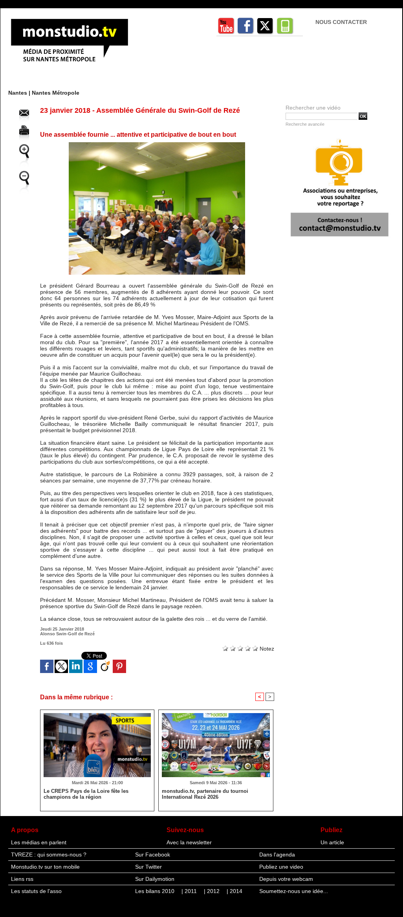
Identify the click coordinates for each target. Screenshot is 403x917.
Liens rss (22, 879)
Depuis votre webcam (286, 879)
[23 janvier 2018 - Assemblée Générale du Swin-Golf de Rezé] (157, 144)
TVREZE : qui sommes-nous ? (48, 854)
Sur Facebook (152, 854)
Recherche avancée (305, 124)
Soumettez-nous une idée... (293, 891)
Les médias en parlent (38, 842)
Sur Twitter (148, 867)
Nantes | (20, 93)
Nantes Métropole (55, 93)
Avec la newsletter (189, 842)
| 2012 (212, 891)
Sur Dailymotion (154, 879)
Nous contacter (341, 22)
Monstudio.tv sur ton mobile (45, 867)
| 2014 (234, 891)
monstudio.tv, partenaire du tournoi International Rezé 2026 (205, 794)
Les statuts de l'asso (36, 891)
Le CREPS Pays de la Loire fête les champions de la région (86, 794)
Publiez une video (281, 867)
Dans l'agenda (277, 854)
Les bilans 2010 (155, 891)
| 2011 (189, 891)
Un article (332, 842)
